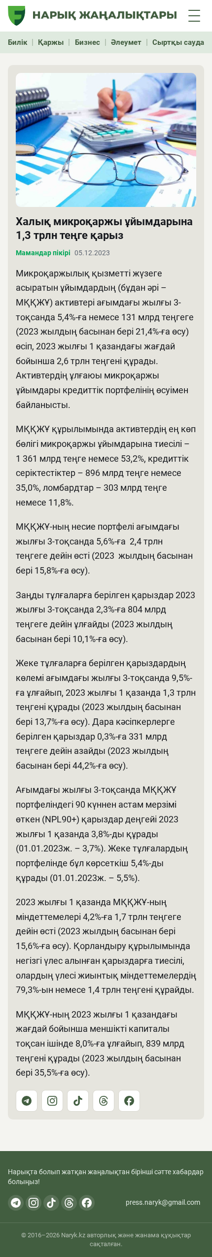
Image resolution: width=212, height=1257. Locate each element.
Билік (17, 42)
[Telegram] (26, 1101)
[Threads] (103, 1101)
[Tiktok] (51, 1203)
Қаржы (51, 42)
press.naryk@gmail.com (163, 1202)
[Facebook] (129, 1101)
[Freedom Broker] (16, 16)
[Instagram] (52, 1101)
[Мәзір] (194, 16)
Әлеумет (126, 42)
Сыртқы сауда (178, 42)
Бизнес (87, 42)
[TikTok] (78, 1101)
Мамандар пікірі (43, 253)
